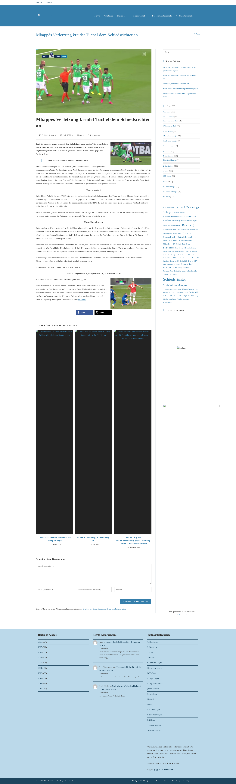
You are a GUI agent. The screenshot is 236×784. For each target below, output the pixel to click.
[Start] (192, 34)
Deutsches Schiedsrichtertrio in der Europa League (55, 539)
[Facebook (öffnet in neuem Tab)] (192, 2)
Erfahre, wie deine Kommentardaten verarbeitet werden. (104, 609)
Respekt (186, 268)
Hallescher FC (194, 258)
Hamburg (166, 261)
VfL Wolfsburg (193, 296)
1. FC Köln (179, 207)
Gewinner (186, 258)
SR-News (166, 197)
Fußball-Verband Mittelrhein (185, 255)
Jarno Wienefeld (168, 264)
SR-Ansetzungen (169, 187)
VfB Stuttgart (183, 296)
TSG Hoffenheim (177, 292)
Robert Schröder (192, 271)
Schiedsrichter (174, 279)
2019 (40, 678)
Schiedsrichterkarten (188, 289)
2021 (40, 668)
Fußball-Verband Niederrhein (172, 258)
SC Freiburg (173, 274)
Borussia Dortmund (174, 225)
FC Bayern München (185, 240)
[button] (84, 312)
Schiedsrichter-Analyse (175, 285)
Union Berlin (189, 292)
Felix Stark (168, 247)
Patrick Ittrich (168, 267)
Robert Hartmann (179, 271)
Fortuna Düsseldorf (178, 251)
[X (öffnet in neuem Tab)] (189, 2)
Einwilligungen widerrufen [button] (191, 781)
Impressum (49, 2)
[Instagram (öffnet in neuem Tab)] (195, 2)
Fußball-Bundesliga (169, 255)
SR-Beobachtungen (170, 192)
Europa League (168, 146)
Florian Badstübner (191, 248)
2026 (40, 642)
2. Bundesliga (168, 166)
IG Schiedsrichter (46, 135)
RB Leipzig (178, 268)
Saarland (166, 274)
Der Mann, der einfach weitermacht (176, 84)
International (168, 132)
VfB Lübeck (173, 296)
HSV (195, 261)
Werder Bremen (183, 299)
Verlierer (166, 296)
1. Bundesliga (168, 156)
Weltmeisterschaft (169, 126)
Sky (197, 289)
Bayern (195, 220)
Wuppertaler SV (168, 302)
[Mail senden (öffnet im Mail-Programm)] (198, 2)
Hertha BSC (183, 261)
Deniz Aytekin (167, 233)
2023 (40, 658)
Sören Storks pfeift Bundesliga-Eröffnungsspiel (180, 89)
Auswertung (176, 220)
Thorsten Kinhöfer (170, 160)
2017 (40, 689)
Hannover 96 (174, 261)
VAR (197, 292)
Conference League (170, 141)
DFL (190, 233)
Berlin (165, 225)
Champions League (170, 136)
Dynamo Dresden (169, 237)
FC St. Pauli (177, 244)
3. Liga (165, 171)
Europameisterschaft (170, 121)
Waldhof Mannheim (169, 299)
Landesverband (187, 264)
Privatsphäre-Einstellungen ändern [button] (143, 781)
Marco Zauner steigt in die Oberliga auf (93, 539)
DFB (185, 233)
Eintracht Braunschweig (187, 237)
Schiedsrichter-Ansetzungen (172, 289)
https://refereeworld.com (181, 615)
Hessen (190, 261)
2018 (40, 684)
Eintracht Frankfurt (170, 240)
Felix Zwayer (179, 248)
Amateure (166, 112)
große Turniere (168, 117)
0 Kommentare (94, 135)
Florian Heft (167, 251)
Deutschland (177, 233)
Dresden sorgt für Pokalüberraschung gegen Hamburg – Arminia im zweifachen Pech (133, 540)
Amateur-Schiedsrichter (173, 216)
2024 (40, 652)
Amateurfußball (190, 217)
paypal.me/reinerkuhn (163, 769)
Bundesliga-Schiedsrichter (171, 229)
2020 (40, 673)
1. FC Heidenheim (169, 207)
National (166, 152)
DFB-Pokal (167, 176)
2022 (40, 663)
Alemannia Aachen (178, 212)
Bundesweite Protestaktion (189, 229)
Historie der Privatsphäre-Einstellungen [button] (168, 781)
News (198, 34)
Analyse (167, 220)
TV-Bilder (82, 299)
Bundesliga (188, 225)
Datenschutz (40, 2)
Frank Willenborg (191, 251)
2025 (40, 647)
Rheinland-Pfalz (168, 271)
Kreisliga (177, 264)
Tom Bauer (166, 292)
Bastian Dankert (186, 220)
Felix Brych (186, 244)
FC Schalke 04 (167, 244)
